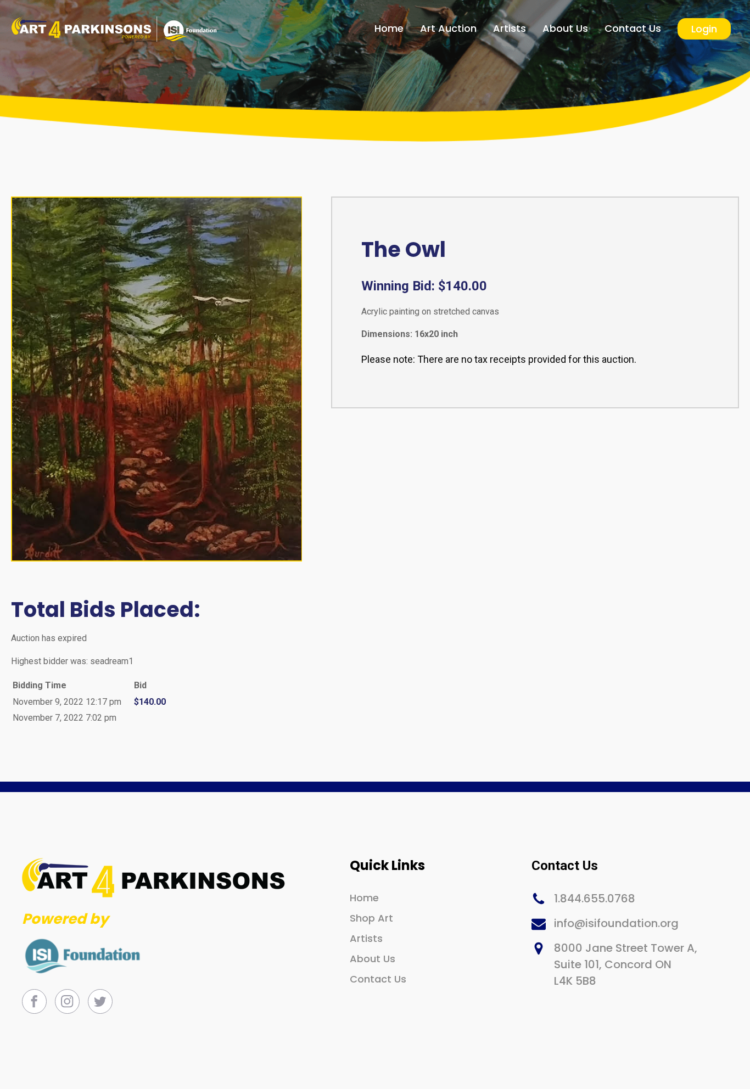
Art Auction (448, 28)
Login (704, 29)
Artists (509, 28)
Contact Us (633, 28)
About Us (565, 28)
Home (389, 28)
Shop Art (371, 918)
